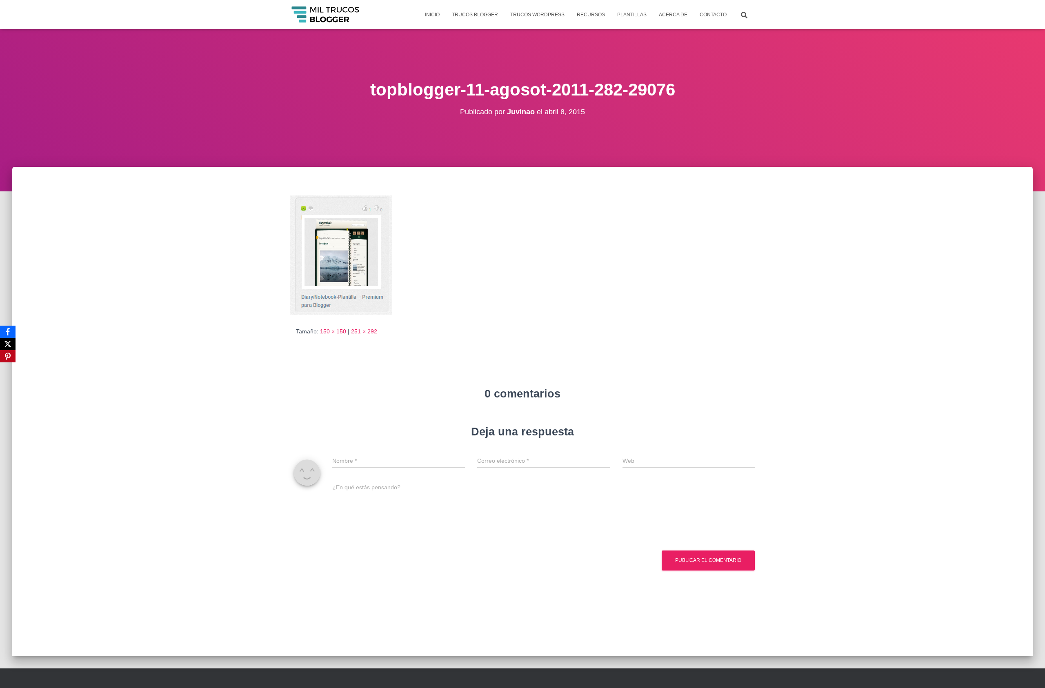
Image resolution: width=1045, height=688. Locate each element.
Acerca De (673, 15)
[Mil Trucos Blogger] (326, 14)
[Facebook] (8, 332)
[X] (8, 344)
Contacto (713, 15)
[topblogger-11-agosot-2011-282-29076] (341, 254)
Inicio (432, 15)
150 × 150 (333, 331)
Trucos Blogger (475, 15)
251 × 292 (364, 331)
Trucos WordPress (537, 15)
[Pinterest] (8, 356)
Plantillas (632, 15)
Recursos (591, 15)
